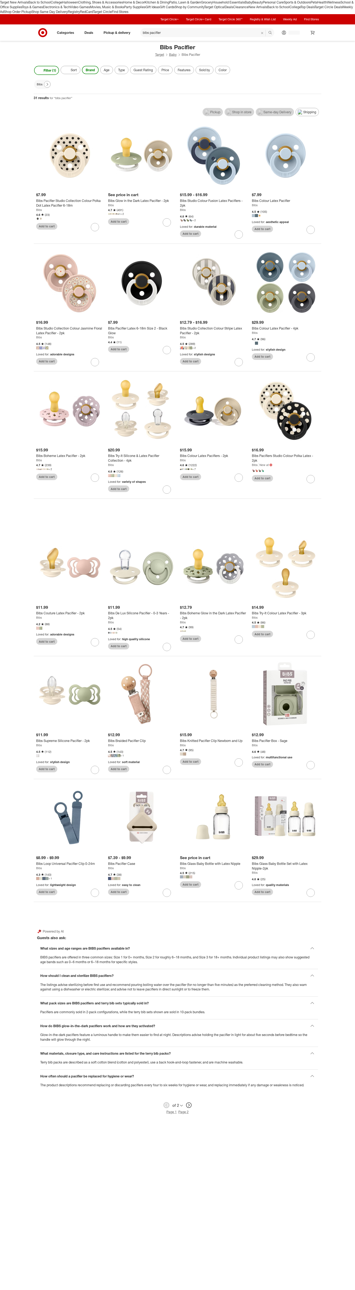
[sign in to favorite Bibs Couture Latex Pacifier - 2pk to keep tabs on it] (95, 642)
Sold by (204, 70)
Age (106, 70)
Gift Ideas (152, 7)
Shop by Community (189, 7)
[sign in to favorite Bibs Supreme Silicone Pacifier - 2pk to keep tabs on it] (95, 770)
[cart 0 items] (312, 32)
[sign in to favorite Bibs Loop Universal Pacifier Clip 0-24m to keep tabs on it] (95, 893)
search (270, 33)
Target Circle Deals (328, 7)
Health (322, 2)
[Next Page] (317, 70)
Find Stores (120, 12)
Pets (314, 2)
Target (159, 55)
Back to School (39, 2)
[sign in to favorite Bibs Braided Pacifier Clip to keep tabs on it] (167, 770)
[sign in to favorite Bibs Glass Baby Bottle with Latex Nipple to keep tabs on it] (239, 885)
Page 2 (183, 1112)
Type (121, 70)
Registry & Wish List (263, 19)
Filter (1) (50, 70)
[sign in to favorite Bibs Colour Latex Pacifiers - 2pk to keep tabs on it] (239, 478)
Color (223, 70)
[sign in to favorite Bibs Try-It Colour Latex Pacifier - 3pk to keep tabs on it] (311, 635)
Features (184, 70)
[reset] (262, 33)
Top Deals (308, 7)
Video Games (80, 7)
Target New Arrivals (14, 2)
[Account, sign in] (292, 32)
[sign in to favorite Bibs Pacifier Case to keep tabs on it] (167, 893)
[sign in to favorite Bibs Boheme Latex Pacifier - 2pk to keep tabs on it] (95, 478)
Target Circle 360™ (230, 19)
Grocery (207, 2)
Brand (90, 70)
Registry (74, 12)
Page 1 (171, 1112)
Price (165, 70)
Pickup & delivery (117, 32)
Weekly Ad (290, 19)
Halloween (70, 2)
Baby (248, 2)
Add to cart (47, 226)
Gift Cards (167, 7)
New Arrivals (258, 7)
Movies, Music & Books (107, 7)
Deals (229, 7)
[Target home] (43, 33)
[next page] (189, 1105)
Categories (65, 32)
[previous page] (166, 1105)
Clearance (241, 7)
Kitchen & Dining (157, 2)
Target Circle (102, 12)
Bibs (39, 210)
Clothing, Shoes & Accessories (100, 2)
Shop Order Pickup (17, 12)
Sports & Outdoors (297, 2)
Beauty (257, 2)
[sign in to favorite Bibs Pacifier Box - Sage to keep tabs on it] (311, 765)
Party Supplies (134, 7)
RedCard (86, 12)
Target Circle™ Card (198, 19)
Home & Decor (134, 2)
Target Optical (214, 7)
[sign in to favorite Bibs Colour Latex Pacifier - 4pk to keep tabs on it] (311, 357)
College (56, 2)
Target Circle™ (169, 19)
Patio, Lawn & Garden (185, 2)
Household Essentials (229, 2)
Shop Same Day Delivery (49, 12)
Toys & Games (32, 7)
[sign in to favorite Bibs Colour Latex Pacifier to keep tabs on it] (311, 230)
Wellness (333, 2)
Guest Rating (143, 70)
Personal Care (273, 2)
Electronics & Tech (56, 7)
